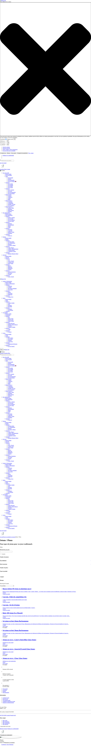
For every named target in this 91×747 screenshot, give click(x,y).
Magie (9, 226)
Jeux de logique (11, 193)
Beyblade (10, 306)
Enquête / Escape (11, 204)
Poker (9, 227)
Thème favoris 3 (8, 206)
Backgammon (11, 224)
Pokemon (10, 286)
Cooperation (10, 203)
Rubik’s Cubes (11, 232)
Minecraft (10, 267)
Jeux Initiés (10, 186)
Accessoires (5, 312)
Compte (8, 169)
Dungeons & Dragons (12, 344)
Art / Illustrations (11, 243)
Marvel (9, 265)
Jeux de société (6, 172)
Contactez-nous (6, 697)
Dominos (10, 223)
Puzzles (4, 236)
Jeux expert (10, 187)
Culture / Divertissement (13, 249)
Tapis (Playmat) (11, 323)
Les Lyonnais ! (11, 205)
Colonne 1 (7, 182)
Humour (10, 244)
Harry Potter (10, 263)
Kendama (10, 233)
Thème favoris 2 (8, 200)
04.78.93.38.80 (3, 163)
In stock (3, 554)
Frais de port (5, 699)
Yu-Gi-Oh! (10, 289)
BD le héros (10, 338)
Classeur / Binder (11, 327)
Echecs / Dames (11, 217)
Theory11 (10, 235)
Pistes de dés (10, 318)
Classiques (10, 201)
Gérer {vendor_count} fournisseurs (10, 149)
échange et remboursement (8, 702)
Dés (9, 317)
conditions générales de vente (9, 701)
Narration (10, 209)
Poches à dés (10, 319)
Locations (2, 169)
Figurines (10, 309)
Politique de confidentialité (8, 155)
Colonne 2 (7, 188)
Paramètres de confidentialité (6, 735)
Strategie (10, 211)
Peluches (10, 305)
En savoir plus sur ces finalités (9, 150)
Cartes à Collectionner (7, 281)
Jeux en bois (10, 218)
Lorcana (9, 287)
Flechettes (10, 229)
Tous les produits (6, 537)
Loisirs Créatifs (11, 303)
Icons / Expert (11, 261)
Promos (9, 179)
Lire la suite (5, 626)
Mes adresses (5, 724)
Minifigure (10, 268)
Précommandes (11, 180)
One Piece (10, 293)
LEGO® (4, 255)
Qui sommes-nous (6, 700)
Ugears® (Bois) (11, 250)
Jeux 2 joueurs (11, 189)
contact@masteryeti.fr (11, 715)
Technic (9, 274)
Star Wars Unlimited (12, 288)
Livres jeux (10, 341)
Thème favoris (8, 194)
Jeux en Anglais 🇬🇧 (12, 181)
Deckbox (10, 325)
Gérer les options (6, 147)
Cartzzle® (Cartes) (12, 251)
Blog (5, 169)
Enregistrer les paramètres (22, 153)
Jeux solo (10, 191)
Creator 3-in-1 (11, 262)
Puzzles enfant (11, 241)
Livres (4, 333)
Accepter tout (3, 153)
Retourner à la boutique (10, 742)
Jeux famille (10, 185)
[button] (45, 69)
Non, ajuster (13, 153)
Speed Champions (12, 271)
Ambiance (10, 197)
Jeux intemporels (6, 212)
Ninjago (9, 269)
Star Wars (10, 273)
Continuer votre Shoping (7, 744)
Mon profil (5, 720)
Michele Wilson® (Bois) (13, 253)
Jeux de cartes (11, 221)
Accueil (1, 537)
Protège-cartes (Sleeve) (13, 324)
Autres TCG (10, 297)
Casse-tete (10, 230)
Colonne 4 (7, 234)
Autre (9, 329)
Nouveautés (10, 177)
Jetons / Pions (11, 321)
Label (6, 176)
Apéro (9, 198)
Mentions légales (3, 728)
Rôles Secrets (11, 210)
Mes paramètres (6, 721)
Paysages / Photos (12, 245)
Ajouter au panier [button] (6, 594)
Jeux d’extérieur (11, 220)
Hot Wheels (10, 310)
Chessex (10, 331)
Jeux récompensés (12, 192)
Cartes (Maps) (11, 247)
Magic (9, 292)
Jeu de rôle (10, 339)
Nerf (9, 304)
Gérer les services (6, 148)
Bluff (9, 199)
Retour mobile (8, 174)
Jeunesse (10, 340)
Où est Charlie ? (11, 346)
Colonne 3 (7, 228)
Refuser (8, 153)
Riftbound (10, 294)
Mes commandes (6, 723)
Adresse (9, 195)
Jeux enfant (10, 183)
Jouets (4, 298)
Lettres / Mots (11, 208)
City (9, 259)
